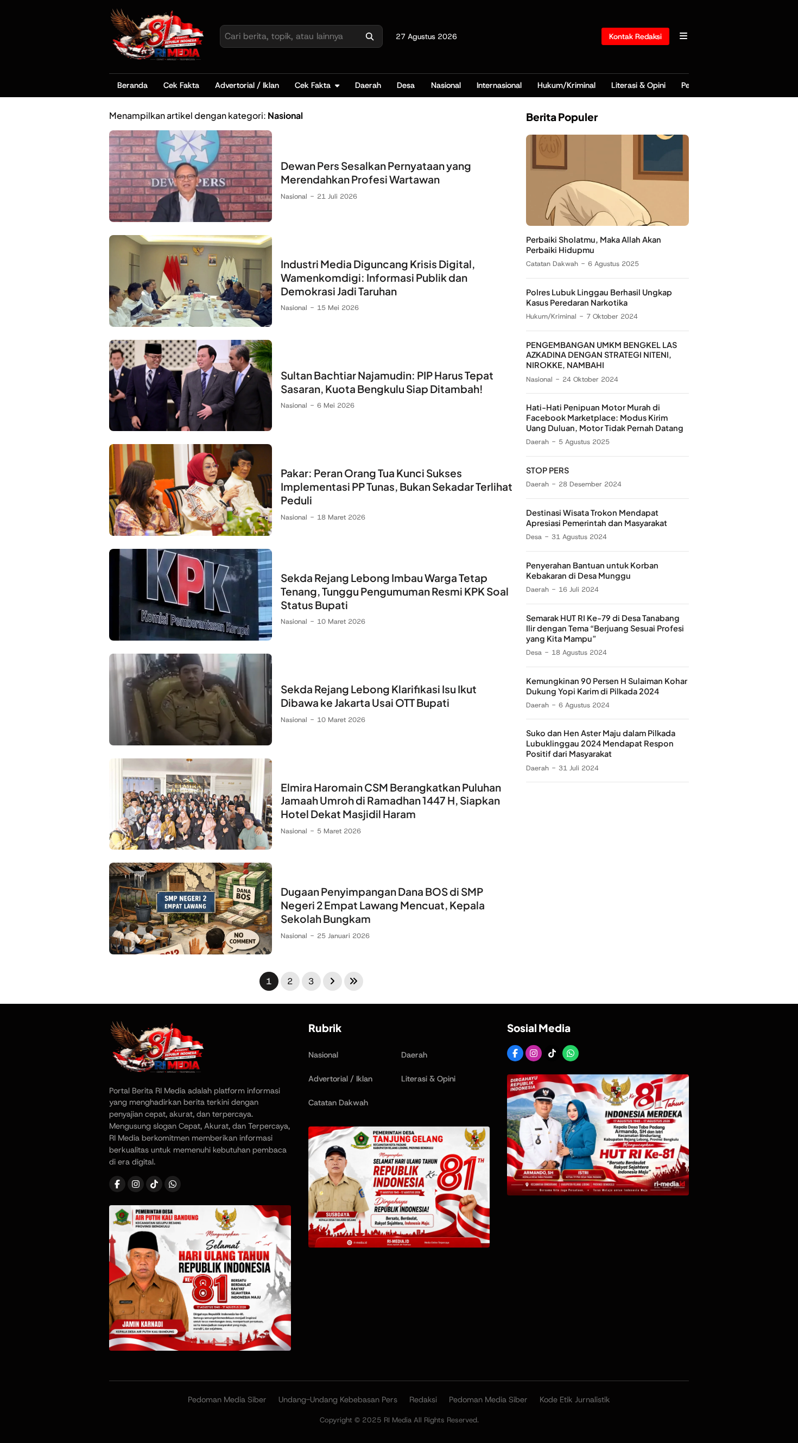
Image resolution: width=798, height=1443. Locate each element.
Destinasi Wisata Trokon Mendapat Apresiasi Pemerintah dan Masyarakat (596, 518)
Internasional (499, 85)
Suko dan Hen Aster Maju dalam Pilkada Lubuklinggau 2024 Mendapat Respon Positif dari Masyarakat (600, 744)
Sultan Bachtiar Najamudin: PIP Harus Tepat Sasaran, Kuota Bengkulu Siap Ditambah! (387, 382)
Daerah (368, 85)
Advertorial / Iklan (247, 85)
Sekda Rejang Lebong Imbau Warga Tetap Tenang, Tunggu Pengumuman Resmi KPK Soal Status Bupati (395, 591)
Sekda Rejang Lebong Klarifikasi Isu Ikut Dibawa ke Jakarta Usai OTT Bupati (379, 695)
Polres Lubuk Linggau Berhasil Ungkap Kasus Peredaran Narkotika (599, 297)
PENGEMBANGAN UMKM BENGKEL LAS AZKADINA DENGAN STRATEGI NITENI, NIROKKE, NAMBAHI (601, 355)
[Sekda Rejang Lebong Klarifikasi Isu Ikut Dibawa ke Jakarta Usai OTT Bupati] (190, 742)
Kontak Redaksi (635, 36)
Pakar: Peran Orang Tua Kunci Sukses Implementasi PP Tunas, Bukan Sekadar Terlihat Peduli (396, 486)
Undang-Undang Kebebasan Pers (337, 1399)
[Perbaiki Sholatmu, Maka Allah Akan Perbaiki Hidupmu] (607, 223)
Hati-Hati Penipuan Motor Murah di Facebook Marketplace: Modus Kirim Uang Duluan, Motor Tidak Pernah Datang (604, 418)
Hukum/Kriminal (566, 85)
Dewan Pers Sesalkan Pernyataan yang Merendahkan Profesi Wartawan (376, 172)
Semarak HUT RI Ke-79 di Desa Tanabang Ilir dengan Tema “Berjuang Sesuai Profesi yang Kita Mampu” (605, 628)
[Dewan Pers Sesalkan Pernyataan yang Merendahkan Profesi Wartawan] (190, 219)
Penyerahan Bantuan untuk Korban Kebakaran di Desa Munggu (592, 570)
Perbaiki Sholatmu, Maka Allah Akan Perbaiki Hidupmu (593, 245)
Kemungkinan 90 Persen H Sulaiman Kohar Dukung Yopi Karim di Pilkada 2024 (606, 686)
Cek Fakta (181, 85)
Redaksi (423, 1399)
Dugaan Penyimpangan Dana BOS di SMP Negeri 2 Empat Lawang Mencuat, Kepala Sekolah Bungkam (383, 905)
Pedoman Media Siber (227, 1399)
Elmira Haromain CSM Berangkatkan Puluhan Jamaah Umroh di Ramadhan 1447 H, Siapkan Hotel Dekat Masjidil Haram (391, 801)
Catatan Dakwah (552, 263)
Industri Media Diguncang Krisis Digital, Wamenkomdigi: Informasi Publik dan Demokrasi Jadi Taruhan (378, 277)
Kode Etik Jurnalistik (575, 1399)
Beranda (132, 85)
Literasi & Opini (638, 85)
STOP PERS (547, 471)
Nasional (446, 85)
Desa (406, 85)
